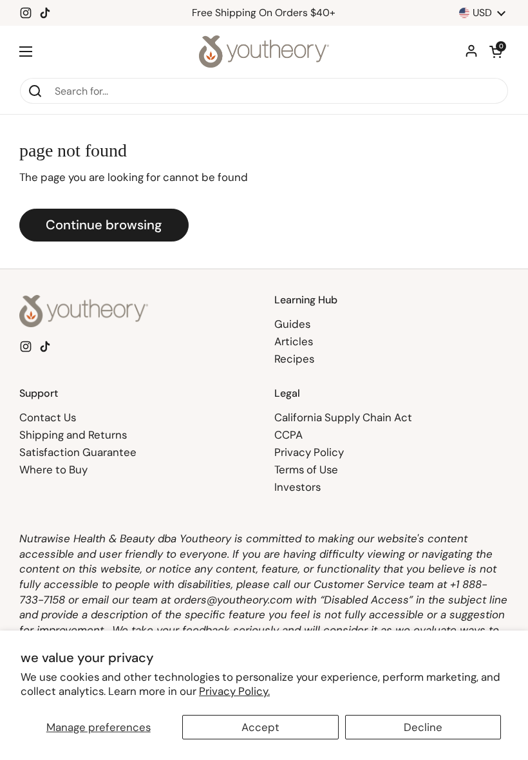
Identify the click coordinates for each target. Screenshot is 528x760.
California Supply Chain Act (343, 417)
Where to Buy (53, 469)
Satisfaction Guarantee (78, 452)
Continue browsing (104, 224)
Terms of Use (306, 469)
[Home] (264, 51)
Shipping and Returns (73, 435)
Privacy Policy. (234, 691)
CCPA (288, 435)
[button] (496, 51)
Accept (260, 727)
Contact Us (47, 417)
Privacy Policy (309, 452)
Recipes (294, 359)
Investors (297, 487)
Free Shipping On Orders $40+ (263, 13)
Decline (423, 727)
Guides (292, 324)
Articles (293, 341)
